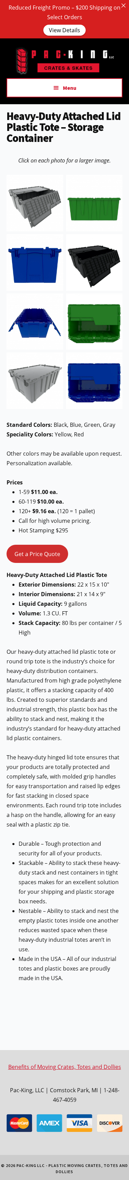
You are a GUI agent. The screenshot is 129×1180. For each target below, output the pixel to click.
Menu (69, 87)
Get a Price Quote (37, 554)
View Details (64, 30)
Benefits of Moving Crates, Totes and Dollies (64, 1067)
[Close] (123, 5)
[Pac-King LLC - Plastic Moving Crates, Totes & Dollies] (64, 73)
